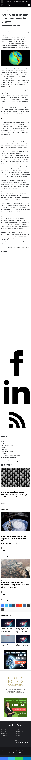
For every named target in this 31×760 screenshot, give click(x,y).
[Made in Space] (7, 5)
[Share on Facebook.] (17, 375)
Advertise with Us (19, 731)
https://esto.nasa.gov (23, 247)
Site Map (17, 735)
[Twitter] (6, 605)
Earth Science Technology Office (12, 461)
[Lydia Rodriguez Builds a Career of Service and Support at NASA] (8, 623)
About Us (3, 731)
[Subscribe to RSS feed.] (17, 432)
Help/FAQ (17, 733)
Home (3, 10)
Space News (9, 10)
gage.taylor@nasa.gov (7, 451)
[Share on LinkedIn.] (17, 404)
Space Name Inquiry (6, 737)
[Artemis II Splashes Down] (8, 639)
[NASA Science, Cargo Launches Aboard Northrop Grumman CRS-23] (23, 623)
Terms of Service (5, 733)
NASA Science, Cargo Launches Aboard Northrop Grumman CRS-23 (22, 630)
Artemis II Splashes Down (6, 644)
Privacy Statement (5, 735)
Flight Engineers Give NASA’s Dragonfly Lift (22, 644)
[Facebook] (2, 605)
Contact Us (4, 730)
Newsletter (18, 730)
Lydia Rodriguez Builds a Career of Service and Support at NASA (8, 630)
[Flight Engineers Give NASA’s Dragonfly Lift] (23, 639)
